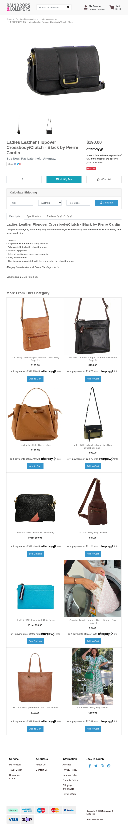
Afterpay (66, 764)
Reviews (51, 216)
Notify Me (65, 179)
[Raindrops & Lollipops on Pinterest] (108, 765)
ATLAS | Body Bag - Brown (93, 532)
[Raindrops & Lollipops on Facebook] (89, 765)
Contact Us (42, 769)
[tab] (15, 216)
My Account (15, 764)
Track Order (15, 769)
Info (59, 371)
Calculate (107, 202)
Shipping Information (68, 787)
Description (15, 216)
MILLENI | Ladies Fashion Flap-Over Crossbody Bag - (93, 446)
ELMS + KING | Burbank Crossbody (35, 532)
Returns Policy (70, 775)
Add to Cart (35, 378)
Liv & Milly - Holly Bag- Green (92, 707)
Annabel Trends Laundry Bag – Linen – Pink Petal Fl (93, 621)
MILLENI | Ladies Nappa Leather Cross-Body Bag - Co (35, 359)
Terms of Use (69, 794)
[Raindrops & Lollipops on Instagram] (102, 765)
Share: (11, 164)
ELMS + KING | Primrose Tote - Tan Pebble (35, 707)
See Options (35, 553)
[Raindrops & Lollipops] (19, 7)
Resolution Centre (14, 777)
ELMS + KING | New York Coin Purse (35, 620)
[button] (95, 7)
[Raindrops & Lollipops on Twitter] (96, 765)
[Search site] (68, 7)
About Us (41, 764)
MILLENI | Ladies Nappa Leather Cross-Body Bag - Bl (93, 359)
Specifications (34, 216)
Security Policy (70, 780)
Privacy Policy (69, 769)
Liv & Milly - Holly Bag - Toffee (35, 445)
